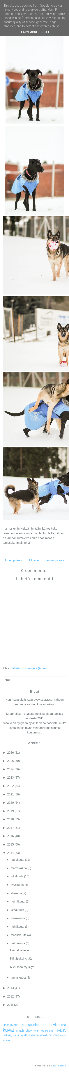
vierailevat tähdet (45, 1035)
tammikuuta (18, 977)
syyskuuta (17, 884)
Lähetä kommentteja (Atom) (29, 668)
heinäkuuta (18, 901)
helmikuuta (18, 943)
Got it (46, 32)
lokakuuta (17, 876)
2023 (10, 777)
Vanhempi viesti (55, 560)
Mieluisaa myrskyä (22, 967)
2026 (10, 752)
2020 (10, 802)
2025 (10, 760)
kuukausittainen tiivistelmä (44, 1025)
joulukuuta (17, 859)
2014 (10, 852)
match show (24, 1030)
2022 (10, 786)
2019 (10, 811)
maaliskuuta (18, 935)
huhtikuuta (17, 926)
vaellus (25, 1035)
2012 (10, 996)
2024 (10, 769)
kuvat (8, 1030)
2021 (10, 794)
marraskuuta (19, 868)
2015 (10, 844)
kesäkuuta (17, 910)
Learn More (29, 32)
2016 (10, 836)
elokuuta (16, 893)
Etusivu (34, 560)
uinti (16, 1035)
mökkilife (60, 1030)
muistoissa (47, 1030)
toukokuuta (18, 918)
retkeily (7, 1035)
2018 (10, 819)
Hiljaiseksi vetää (21, 958)
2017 (10, 827)
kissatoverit (10, 1024)
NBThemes (59, 1066)
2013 (10, 988)
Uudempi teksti (13, 560)
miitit (36, 1030)
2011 (10, 1004)
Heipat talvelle (19, 950)
